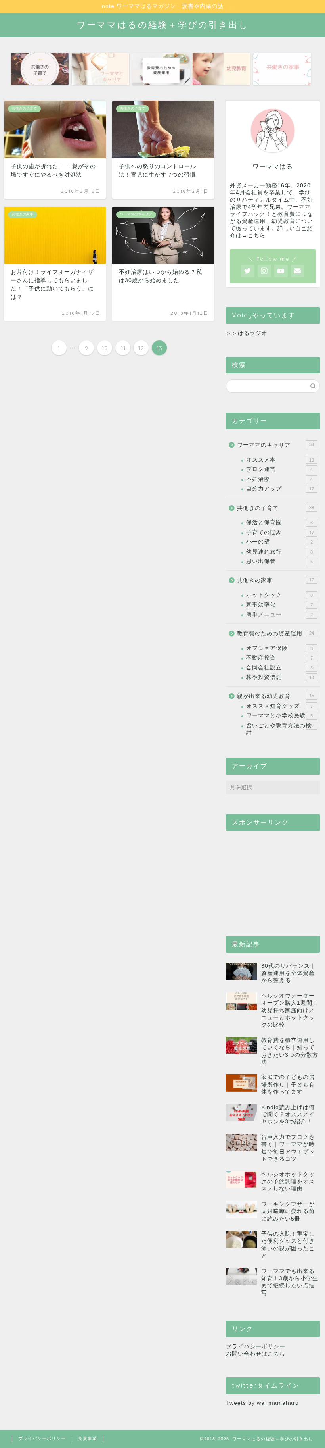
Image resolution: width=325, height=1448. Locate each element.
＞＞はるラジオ (247, 333)
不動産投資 (279, 658)
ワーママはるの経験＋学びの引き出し (162, 24)
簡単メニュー (279, 614)
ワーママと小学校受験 (279, 716)
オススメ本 (280, 460)
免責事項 (87, 1438)
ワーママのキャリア (275, 445)
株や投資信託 (280, 677)
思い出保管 (279, 561)
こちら (257, 235)
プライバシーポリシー (255, 1347)
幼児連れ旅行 (279, 552)
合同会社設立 (279, 668)
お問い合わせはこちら (255, 1354)
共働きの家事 (275, 580)
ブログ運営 (279, 469)
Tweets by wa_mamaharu (262, 1403)
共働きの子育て (275, 508)
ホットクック (279, 595)
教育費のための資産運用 (275, 634)
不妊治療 (279, 479)
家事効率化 (279, 605)
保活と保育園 (279, 522)
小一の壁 (279, 542)
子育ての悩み (280, 532)
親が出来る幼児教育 (275, 696)
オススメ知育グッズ (279, 706)
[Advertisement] (273, 876)
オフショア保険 (279, 648)
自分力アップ (280, 489)
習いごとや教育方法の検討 (279, 729)
